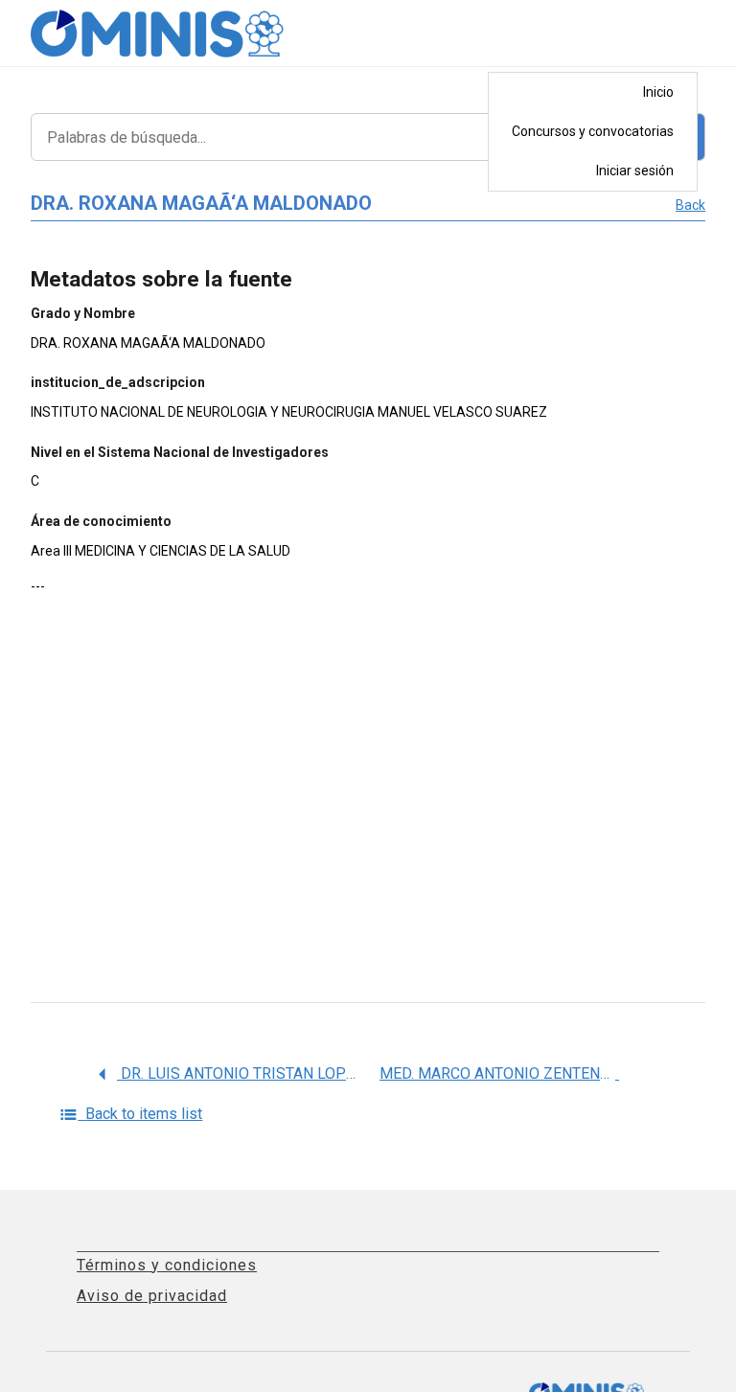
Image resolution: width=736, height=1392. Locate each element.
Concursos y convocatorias (593, 131)
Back (690, 205)
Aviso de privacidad (152, 1296)
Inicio (658, 92)
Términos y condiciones (167, 1265)
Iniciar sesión (635, 170)
